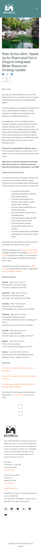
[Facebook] (3, 74)
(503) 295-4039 (9, 470)
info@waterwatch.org (11, 488)
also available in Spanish (13, 271)
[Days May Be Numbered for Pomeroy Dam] (4, 80)
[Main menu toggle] (37, 9)
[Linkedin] (12, 74)
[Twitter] (7, 74)
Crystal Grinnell (18, 395)
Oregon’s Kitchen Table (28, 250)
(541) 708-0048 (9, 483)
